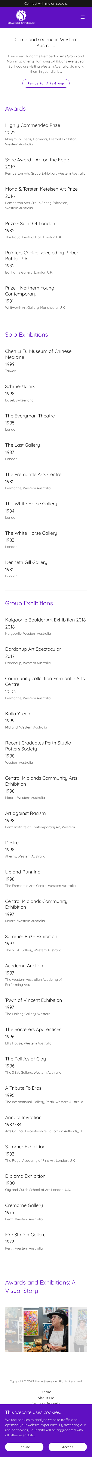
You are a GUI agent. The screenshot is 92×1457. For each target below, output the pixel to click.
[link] (21, 17)
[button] (82, 17)
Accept (67, 1447)
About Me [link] (46, 1398)
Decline (24, 1447)
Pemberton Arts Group (46, 83)
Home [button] (46, 1392)
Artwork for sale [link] (45, 1404)
